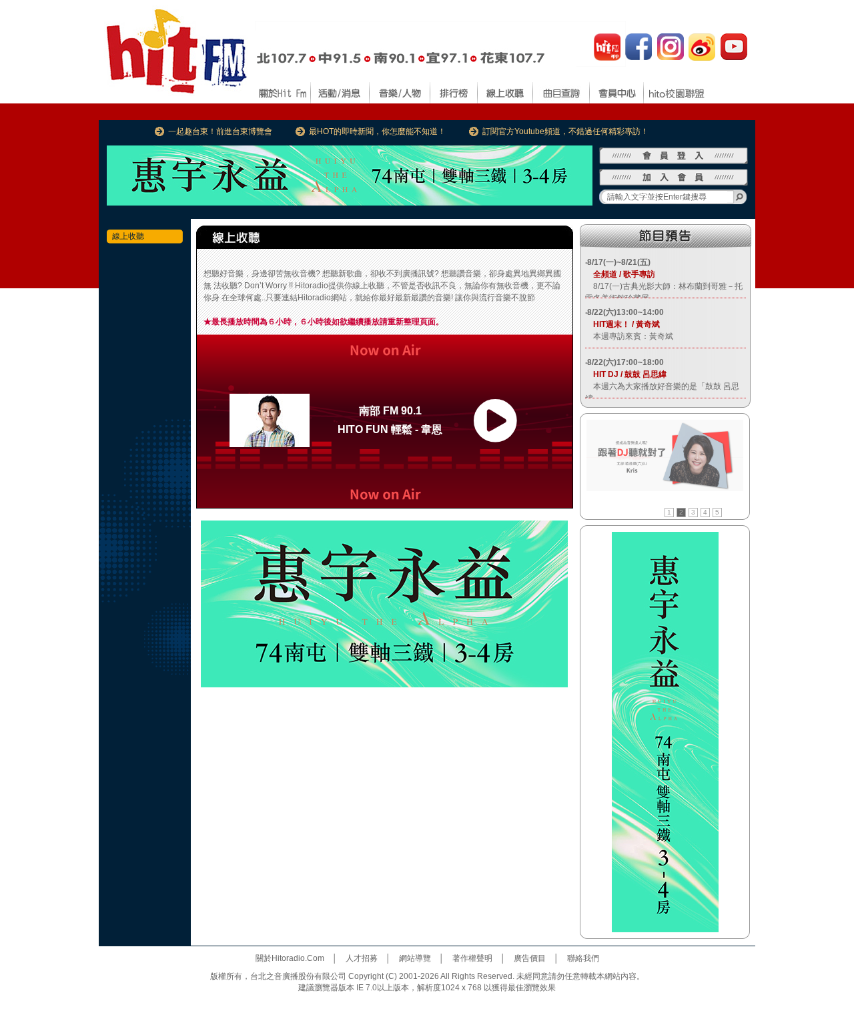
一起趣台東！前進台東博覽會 (220, 131)
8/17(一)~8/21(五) (619, 262)
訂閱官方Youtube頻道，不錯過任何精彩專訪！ (565, 131)
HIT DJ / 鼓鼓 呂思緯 (626, 374)
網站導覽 (415, 958)
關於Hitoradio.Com (290, 958)
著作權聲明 (472, 958)
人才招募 (362, 958)
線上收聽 (128, 236)
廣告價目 (530, 958)
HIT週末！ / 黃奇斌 (622, 324)
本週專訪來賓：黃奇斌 (629, 336)
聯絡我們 (583, 958)
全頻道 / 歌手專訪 (620, 274)
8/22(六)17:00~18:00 (625, 362)
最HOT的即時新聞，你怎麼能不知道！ (377, 131)
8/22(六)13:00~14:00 (625, 312)
